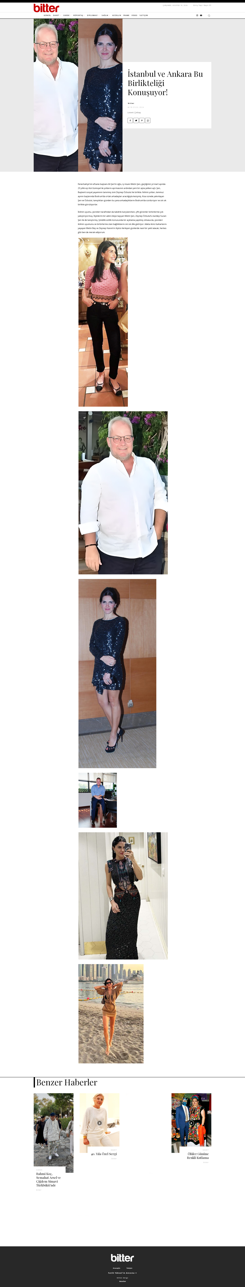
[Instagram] (197, 15)
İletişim (129, 1268)
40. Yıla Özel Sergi (104, 1154)
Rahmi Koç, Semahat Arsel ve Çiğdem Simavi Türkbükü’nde (48, 1179)
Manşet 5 (144, 68)
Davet (114, 1150)
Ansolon (122, 1281)
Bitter (131, 103)
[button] (209, 15)
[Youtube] (201, 15)
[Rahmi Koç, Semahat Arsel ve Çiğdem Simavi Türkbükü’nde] (54, 1133)
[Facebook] (130, 120)
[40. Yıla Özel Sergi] (99, 1123)
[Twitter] (136, 120)
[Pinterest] (141, 120)
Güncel (132, 68)
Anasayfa (116, 1268)
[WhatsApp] (147, 120)
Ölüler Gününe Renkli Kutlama (198, 1156)
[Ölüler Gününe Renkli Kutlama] (191, 1123)
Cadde (39, 1170)
